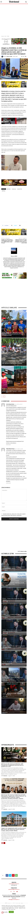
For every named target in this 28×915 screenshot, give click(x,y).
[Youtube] (17, 891)
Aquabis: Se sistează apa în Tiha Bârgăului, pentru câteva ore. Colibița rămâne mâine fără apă (7, 241)
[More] (19, 225)
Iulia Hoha (5, 570)
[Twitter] (10, 875)
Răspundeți (8, 444)
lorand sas (14, 188)
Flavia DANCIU (6, 664)
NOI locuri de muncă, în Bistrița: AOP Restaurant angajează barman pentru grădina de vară (12, 765)
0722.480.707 (14, 885)
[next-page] (4, 396)
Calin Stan (9, 188)
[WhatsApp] (16, 875)
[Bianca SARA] (2, 56)
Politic (8, 36)
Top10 (3, 318)
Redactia (5, 775)
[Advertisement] (14, 19)
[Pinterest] (13, 875)
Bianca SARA (9, 56)
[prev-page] (2, 396)
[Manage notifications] (2, 912)
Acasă (2, 36)
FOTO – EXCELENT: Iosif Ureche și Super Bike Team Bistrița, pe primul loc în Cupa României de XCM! (13, 334)
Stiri (5, 36)
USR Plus (3, 190)
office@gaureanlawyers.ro (14, 899)
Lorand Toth (19, 188)
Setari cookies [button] (5, 912)
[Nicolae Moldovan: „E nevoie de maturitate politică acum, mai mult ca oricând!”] (14, 658)
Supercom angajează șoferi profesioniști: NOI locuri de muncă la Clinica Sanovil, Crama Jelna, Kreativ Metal (13, 829)
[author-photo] (2, 775)
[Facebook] (7, 875)
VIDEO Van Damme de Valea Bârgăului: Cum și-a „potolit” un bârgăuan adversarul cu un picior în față (21, 241)
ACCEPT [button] (11, 911)
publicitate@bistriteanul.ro (14, 889)
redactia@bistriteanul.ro (14, 883)
